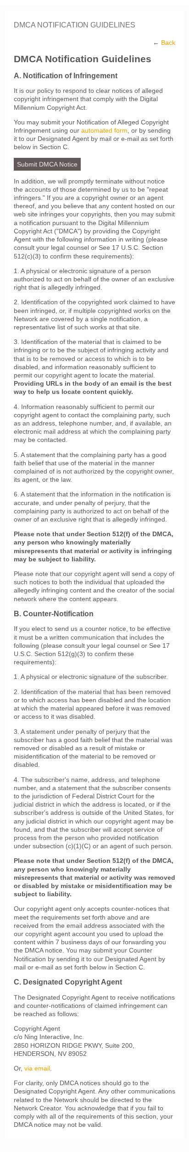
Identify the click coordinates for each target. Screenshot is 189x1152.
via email (37, 1068)
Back (168, 42)
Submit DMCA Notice (47, 164)
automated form (104, 130)
